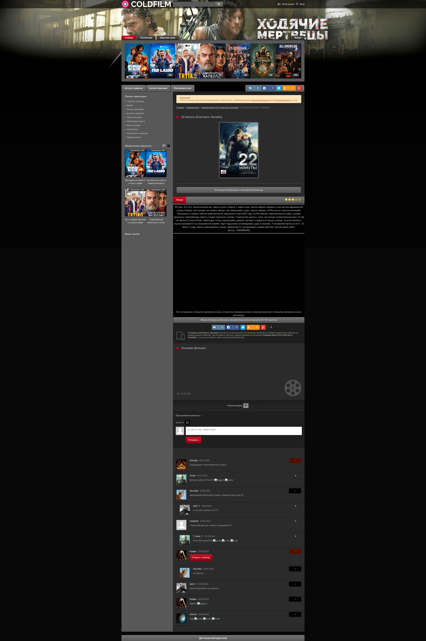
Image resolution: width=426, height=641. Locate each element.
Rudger (193, 551)
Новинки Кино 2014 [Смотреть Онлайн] (219, 107)
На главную (146, 4)
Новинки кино (192, 107)
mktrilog (194, 460)
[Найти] (219, 4)
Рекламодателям (182, 88)
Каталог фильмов (158, 88)
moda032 (194, 521)
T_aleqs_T (198, 536)
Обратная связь (167, 38)
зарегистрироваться (260, 100)
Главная (129, 38)
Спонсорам (132, 129)
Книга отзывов (133, 125)
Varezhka (194, 491)
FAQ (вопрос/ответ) (136, 121)
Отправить (193, 440)
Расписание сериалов (137, 133)
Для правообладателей (213, 638)
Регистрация (288, 4)
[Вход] (187, 422)
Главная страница (135, 101)
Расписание (146, 38)
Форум (298, 38)
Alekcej (193, 614)
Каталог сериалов (134, 88)
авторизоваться (282, 100)
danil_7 (196, 506)
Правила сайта (134, 137)
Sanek (193, 476)
